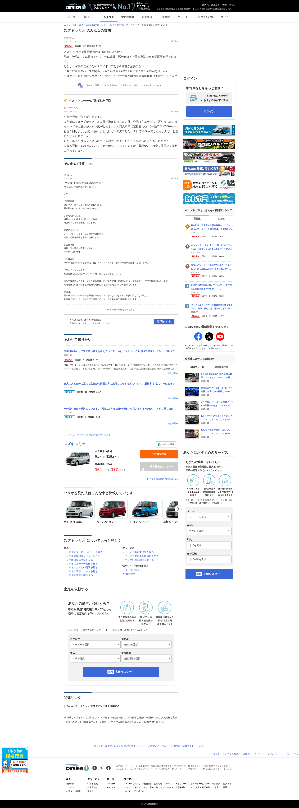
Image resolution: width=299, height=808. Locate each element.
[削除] (27, 748)
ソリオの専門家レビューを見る (83, 556)
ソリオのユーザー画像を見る (82, 563)
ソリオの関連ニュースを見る (82, 571)
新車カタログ (78, 25)
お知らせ (158, 783)
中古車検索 (127, 17)
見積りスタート (124, 671)
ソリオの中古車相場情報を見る (142, 556)
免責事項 (227, 783)
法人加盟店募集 (202, 787)
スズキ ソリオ (75, 444)
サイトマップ (167, 787)
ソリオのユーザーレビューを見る (84, 552)
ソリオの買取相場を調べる (139, 559)
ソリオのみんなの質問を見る (82, 567)
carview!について (132, 783)
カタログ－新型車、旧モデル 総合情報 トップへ (118, 746)
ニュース (183, 17)
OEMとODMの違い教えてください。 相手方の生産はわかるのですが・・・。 (211, 287)
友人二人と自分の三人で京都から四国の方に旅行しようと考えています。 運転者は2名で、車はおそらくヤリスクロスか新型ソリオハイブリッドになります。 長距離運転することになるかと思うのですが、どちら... (121, 383)
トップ (71, 17)
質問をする (164, 321)
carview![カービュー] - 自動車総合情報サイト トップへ (176, 746)
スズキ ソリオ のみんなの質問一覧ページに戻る (88, 434)
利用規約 (216, 783)
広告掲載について (184, 787)
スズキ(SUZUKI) (92, 25)
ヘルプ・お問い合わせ (134, 791)
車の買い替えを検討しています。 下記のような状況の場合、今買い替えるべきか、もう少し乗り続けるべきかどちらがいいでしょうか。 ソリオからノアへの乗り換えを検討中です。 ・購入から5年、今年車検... (121, 408)
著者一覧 (154, 787)
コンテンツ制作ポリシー (135, 787)
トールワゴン (132, 569)
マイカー (226, 17)
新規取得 (215, 5)
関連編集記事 (221, 367)
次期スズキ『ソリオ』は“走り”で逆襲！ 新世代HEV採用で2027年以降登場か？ (217, 390)
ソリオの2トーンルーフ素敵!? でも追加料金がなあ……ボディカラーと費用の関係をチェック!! (217, 404)
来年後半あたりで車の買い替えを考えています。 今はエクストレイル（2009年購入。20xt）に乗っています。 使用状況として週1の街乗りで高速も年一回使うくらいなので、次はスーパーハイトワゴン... (121, 351)
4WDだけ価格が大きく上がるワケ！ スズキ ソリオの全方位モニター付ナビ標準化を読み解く (216, 432)
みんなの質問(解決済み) (119, 25)
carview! (67, 25)
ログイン (206, 5)
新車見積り (148, 17)
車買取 (166, 17)
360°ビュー (89, 17)
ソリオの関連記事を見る (79, 575)
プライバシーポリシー (175, 783)
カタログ (108, 17)
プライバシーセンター (199, 783)
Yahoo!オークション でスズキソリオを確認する (93, 706)
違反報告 (174, 41)
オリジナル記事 (204, 17)
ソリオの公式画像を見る (79, 559)
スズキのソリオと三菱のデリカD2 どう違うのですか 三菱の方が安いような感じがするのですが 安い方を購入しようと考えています (212, 267)
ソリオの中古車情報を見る (139, 552)
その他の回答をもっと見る (122, 309)
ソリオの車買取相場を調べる (163, 479)
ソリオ (104, 25)
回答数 (221, 218)
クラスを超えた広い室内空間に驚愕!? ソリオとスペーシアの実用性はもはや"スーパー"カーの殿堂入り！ (216, 376)
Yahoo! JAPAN (228, 5)
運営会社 (147, 783)
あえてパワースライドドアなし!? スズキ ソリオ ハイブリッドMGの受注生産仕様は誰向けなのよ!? (217, 418)
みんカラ (111, 787)
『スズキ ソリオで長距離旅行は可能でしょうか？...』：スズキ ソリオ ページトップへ (254, 754)
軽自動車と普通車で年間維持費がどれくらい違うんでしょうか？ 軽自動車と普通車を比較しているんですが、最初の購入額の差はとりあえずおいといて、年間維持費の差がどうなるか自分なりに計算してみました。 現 (212, 227)
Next (178, 508)
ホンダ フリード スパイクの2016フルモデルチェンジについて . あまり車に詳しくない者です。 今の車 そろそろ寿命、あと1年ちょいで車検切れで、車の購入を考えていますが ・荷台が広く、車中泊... (212, 247)
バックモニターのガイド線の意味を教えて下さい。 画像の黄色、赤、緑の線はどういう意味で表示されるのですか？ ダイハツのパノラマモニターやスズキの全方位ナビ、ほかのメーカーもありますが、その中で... (212, 307)
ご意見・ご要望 (220, 787)
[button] (166, 444)
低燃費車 (130, 573)
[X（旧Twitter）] (101, 768)
